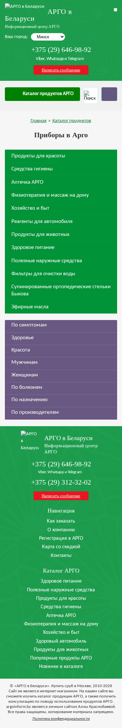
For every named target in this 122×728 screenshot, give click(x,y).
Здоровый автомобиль (61, 641)
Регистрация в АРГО (61, 538)
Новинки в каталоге (61, 666)
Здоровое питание (32, 247)
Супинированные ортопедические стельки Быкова (61, 290)
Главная (39, 120)
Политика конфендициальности (61, 719)
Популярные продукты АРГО (61, 658)
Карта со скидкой (61, 546)
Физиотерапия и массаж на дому (50, 195)
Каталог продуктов (71, 120)
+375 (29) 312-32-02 (61, 482)
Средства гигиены (32, 169)
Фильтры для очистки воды (43, 274)
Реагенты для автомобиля (42, 221)
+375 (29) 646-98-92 (61, 49)
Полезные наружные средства (46, 261)
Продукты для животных (40, 234)
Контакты (61, 555)
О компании (61, 530)
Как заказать (61, 521)
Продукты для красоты (38, 156)
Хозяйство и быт (30, 208)
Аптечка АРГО (27, 182)
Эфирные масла (29, 307)
